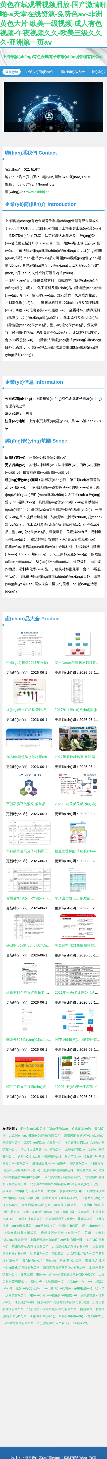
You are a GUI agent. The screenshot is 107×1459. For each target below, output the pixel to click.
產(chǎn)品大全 (73, 72)
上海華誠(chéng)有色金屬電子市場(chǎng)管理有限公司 (52, 57)
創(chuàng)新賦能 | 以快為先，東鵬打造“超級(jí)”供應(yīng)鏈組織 (53, 107)
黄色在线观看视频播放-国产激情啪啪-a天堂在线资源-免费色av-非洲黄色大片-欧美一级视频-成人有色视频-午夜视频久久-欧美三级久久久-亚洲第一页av (53, 23)
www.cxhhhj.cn (38, 192)
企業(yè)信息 (19, 382)
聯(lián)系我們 (21, 153)
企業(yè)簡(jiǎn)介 (39, 72)
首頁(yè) (11, 72)
